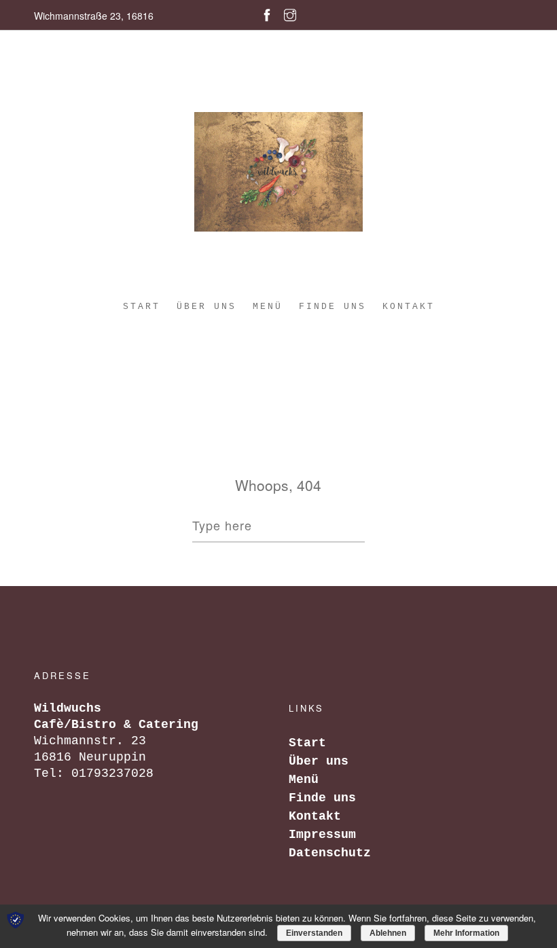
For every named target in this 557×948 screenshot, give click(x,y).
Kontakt (408, 307)
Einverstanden (314, 933)
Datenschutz (330, 853)
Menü (268, 307)
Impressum (322, 834)
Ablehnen (388, 933)
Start (141, 307)
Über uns (206, 307)
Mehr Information (466, 933)
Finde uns (332, 307)
